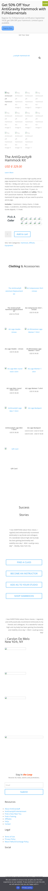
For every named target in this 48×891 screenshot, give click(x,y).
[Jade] (36, 219)
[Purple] (36, 223)
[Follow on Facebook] (28, 855)
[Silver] (22, 223)
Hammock (24, 243)
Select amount (14, 477)
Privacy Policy (10, 839)
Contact (8, 824)
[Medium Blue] (31, 223)
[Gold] (40, 223)
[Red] (22, 219)
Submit (24, 791)
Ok (18, 888)
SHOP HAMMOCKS (24, 595)
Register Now (7, 28)
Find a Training (10, 816)
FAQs (7, 821)
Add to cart (22, 234)
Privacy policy (27, 888)
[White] (27, 219)
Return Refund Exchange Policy (17, 842)
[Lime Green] (40, 219)
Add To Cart (14, 320)
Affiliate (32, 243)
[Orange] (27, 223)
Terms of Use (10, 836)
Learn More (9, 172)
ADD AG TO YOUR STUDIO (24, 584)
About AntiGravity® (12, 809)
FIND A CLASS (24, 562)
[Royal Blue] (31, 219)
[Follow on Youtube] (24, 855)
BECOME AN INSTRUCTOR (24, 573)
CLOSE (45, 3)
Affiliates (8, 819)
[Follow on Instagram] (19, 855)
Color (10, 220)
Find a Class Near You (13, 814)
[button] (40, 58)
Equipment (9, 245)
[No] (45, 884)
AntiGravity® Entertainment (15, 811)
